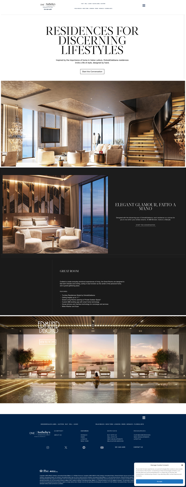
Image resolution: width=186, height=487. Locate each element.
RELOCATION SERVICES (115, 441)
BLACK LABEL (96, 3)
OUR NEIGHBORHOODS (142, 435)
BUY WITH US (112, 435)
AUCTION (103, 3)
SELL (86, 3)
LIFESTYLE (137, 439)
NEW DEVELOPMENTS (115, 439)
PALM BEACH (78, 8)
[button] (182, 465)
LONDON (91, 8)
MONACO (101, 8)
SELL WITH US (112, 437)
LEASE (90, 3)
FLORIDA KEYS (108, 8)
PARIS (96, 8)
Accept (159, 481)
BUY (82, 3)
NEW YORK (85, 8)
